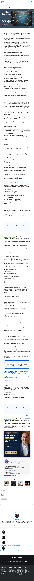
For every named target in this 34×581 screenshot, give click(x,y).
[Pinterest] (23, 562)
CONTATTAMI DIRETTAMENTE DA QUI (10, 470)
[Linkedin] (11, 475)
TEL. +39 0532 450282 (4, 572)
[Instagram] (7, 475)
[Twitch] (26, 562)
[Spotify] (15, 475)
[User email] (17, 475)
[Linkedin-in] (11, 562)
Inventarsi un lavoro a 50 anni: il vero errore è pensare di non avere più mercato (11, 534)
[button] (32, 1)
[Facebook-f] (8, 562)
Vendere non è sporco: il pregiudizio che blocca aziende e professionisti (10, 545)
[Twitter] (20, 562)
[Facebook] (9, 475)
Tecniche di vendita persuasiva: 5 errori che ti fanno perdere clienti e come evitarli (12, 550)
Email (2, 495)
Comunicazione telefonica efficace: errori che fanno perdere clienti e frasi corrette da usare (13, 540)
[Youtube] (5, 475)
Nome (2, 494)
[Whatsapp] (13, 475)
